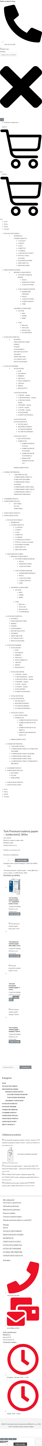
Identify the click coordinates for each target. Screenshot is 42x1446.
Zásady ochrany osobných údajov (23, 1426)
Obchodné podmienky (11, 1206)
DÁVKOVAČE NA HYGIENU (10, 1089)
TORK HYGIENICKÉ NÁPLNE (16, 1097)
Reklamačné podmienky (11, 1210)
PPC (11, 1426)
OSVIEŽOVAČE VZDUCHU (10, 1115)
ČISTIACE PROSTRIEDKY (10, 1086)
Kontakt (6, 229)
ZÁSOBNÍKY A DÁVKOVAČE (14, 1100)
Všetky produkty (8, 1124)
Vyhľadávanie (25, 1067)
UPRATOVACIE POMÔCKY (10, 1118)
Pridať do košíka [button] (14, 914)
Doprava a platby (9, 1213)
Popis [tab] (9, 866)
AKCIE (6, 226)
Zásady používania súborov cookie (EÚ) (17, 1220)
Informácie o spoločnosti (12, 1203)
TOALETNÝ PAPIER (31, 863)
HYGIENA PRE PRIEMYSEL (10, 1109)
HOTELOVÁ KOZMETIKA (9, 1103)
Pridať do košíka (22, 860)
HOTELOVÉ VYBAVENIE (9, 1106)
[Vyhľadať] (2, 119)
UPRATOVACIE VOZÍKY (9, 1121)
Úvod (5, 221)
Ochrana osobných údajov (12, 1217)
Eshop (6, 224)
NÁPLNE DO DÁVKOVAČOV (14, 1092)
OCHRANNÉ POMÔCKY (9, 1112)
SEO (39, 1424)
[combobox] (8, 55)
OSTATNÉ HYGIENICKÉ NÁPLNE (17, 1094)
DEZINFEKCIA (8, 1238)
